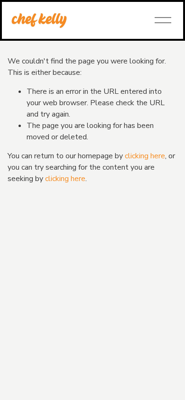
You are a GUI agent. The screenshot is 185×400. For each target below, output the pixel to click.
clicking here (145, 156)
